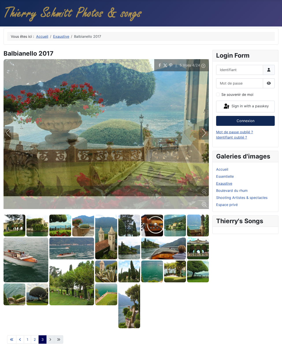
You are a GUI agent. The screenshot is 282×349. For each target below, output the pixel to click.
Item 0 (51, 211)
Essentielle (225, 176)
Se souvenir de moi (237, 94)
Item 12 (109, 211)
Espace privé (227, 204)
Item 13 (114, 211)
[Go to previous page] (20, 339)
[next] (201, 133)
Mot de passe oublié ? (234, 132)
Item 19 (143, 211)
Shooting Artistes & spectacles (241, 197)
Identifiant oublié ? (231, 137)
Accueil (222, 169)
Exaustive (224, 183)
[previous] (11, 133)
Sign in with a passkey (249, 106)
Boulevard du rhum (232, 190)
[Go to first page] (11, 339)
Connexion (245, 121)
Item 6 (80, 211)
